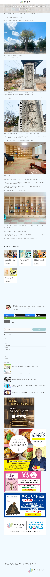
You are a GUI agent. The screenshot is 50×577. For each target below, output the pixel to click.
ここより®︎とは (25, 563)
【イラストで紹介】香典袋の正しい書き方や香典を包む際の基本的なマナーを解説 (28, 373)
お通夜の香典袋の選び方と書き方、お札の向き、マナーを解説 (24, 379)
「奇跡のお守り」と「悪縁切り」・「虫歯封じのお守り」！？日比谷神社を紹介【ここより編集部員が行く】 (28, 386)
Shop (16, 563)
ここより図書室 (7, 345)
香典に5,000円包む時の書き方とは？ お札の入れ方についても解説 (25, 366)
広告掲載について (33, 563)
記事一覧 (11, 563)
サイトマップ (23, 564)
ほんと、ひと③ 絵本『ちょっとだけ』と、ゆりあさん (10, 278)
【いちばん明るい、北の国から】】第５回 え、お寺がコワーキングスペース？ (10, 260)
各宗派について (7, 343)
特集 (5, 356)
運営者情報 (16, 564)
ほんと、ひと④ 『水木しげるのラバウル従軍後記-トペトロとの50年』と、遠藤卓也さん (39, 261)
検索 (39, 329)
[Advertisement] (25, 294)
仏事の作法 (6, 354)
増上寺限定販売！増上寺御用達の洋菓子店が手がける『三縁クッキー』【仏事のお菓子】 (29, 392)
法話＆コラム (13, 320)
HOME (6, 563)
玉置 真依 (13, 322)
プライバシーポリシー (8, 564)
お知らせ (6, 338)
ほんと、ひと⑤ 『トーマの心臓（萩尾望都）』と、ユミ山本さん (24, 260)
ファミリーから (19, 320)
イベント (6, 341)
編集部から (6, 347)
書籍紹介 (6, 358)
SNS (20, 563)
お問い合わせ (30, 564)
